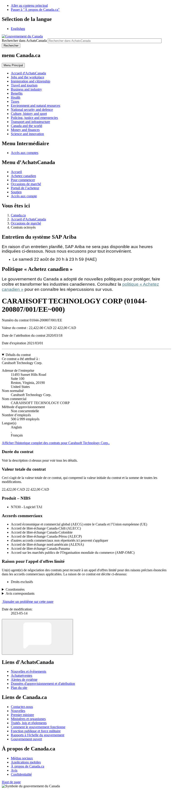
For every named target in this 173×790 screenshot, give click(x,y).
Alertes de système (24, 679)
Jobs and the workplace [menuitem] (27, 77)
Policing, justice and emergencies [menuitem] (34, 118)
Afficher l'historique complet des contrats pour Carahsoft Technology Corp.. (56, 443)
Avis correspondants (20, 593)
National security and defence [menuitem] (32, 109)
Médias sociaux (22, 758)
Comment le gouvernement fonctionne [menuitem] (38, 727)
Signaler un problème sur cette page (28, 601)
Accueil (16, 172)
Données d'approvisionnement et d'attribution (43, 683)
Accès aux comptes (24, 153)
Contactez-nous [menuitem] (22, 707)
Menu (13, 65)
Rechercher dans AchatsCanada (24, 40)
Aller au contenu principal (29, 5)
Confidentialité (21, 774)
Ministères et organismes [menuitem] (28, 719)
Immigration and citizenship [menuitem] (30, 81)
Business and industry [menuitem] (26, 89)
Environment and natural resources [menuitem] (35, 105)
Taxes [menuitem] (15, 101)
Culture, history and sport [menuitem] (29, 114)
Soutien (16, 192)
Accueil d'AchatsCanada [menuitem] (28, 73)
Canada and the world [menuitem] (26, 126)
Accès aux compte (24, 196)
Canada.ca (18, 215)
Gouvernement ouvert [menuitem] (26, 739)
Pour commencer (23, 180)
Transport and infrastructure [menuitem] (30, 122)
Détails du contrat (18, 355)
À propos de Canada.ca (27, 766)
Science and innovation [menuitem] (27, 134)
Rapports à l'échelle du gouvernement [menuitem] (37, 735)
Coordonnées (15, 589)
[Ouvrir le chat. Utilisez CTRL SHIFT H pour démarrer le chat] (37, 637)
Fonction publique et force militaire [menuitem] (36, 731)
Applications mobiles (26, 762)
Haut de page (11, 782)
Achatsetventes (21, 675)
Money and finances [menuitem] (25, 130)
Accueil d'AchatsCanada (28, 219)
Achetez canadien (23, 176)
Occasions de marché (26, 184)
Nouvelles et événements (28, 671)
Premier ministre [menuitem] (22, 715)
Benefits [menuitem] (17, 93)
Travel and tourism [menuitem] (24, 85)
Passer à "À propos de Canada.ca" (35, 9)
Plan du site (19, 688)
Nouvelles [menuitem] (18, 711)
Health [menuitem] (15, 97)
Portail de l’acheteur (25, 188)
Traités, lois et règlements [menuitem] (29, 723)
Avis (14, 770)
